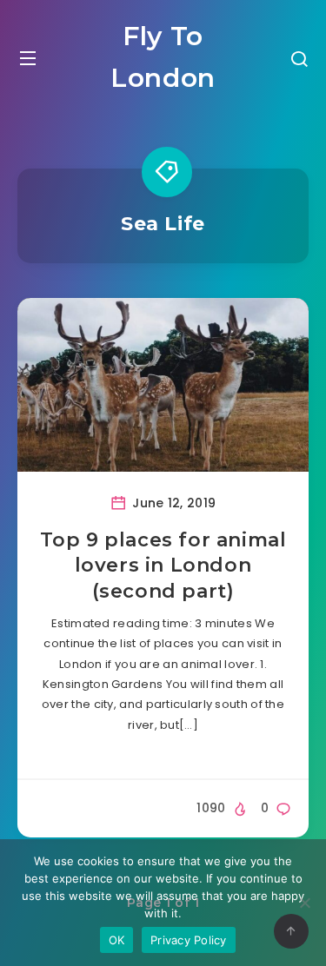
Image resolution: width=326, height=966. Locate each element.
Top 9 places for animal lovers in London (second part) (163, 565)
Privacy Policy (188, 940)
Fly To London (163, 57)
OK (117, 940)
